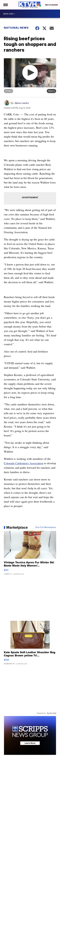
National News (16, 27)
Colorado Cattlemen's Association (23, 463)
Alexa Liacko (22, 102)
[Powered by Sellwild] (51, 713)
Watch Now (50, 5)
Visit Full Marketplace (45, 527)
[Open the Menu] (5, 5)
